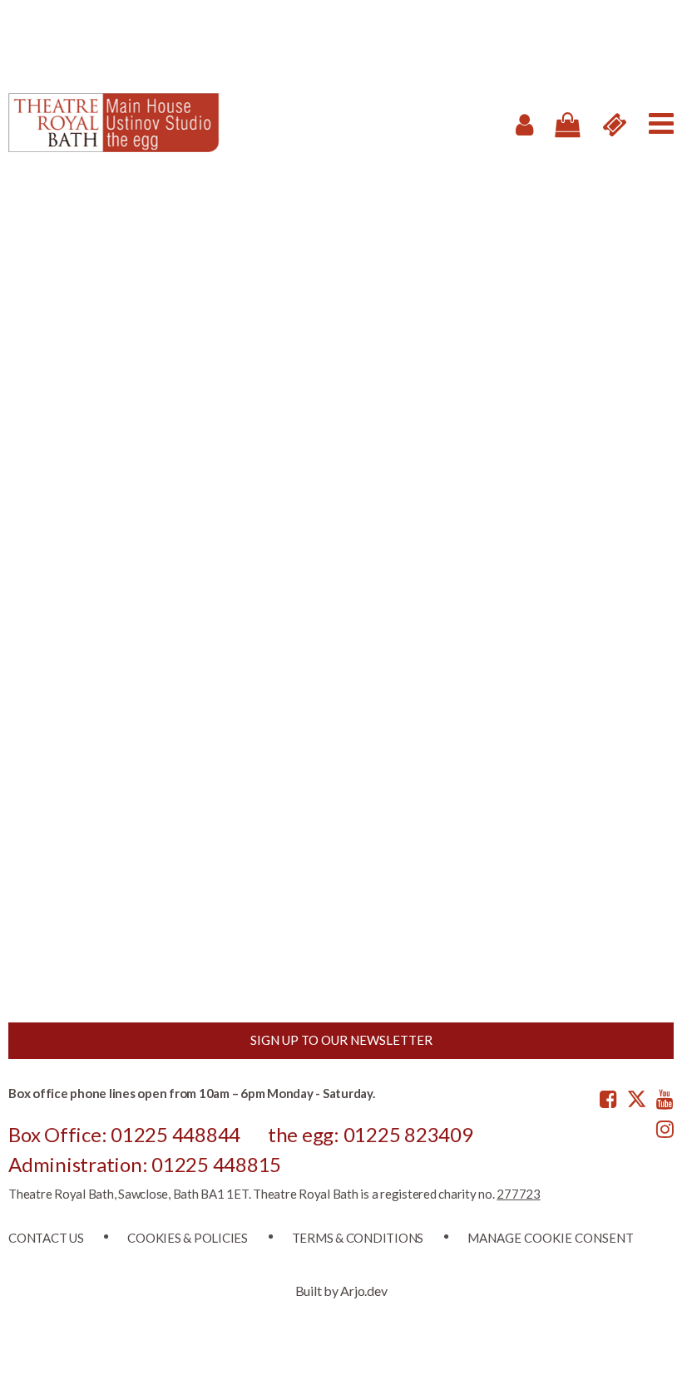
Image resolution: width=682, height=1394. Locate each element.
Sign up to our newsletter (341, 1039)
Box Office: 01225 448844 (124, 1134)
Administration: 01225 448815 (144, 1164)
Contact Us (46, 1237)
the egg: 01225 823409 (370, 1134)
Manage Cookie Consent (550, 1237)
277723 (519, 1193)
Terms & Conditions (358, 1237)
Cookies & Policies (187, 1237)
